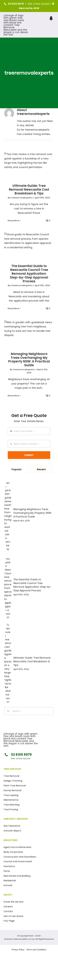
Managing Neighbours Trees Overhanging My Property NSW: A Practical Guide (29, 329)
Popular (17, 469)
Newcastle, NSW (29, 8)
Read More (13, 220)
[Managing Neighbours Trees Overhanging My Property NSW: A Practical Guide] (29, 334)
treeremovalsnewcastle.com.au (19, 939)
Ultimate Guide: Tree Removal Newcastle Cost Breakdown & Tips (29, 160)
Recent (41, 469)
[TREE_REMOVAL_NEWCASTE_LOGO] (16, 15)
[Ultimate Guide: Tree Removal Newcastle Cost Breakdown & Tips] (29, 166)
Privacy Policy (18, 949)
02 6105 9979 (16, 4)
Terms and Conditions (36, 949)
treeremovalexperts (22, 197)
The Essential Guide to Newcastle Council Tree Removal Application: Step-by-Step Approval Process (29, 239)
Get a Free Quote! (38, 4)
